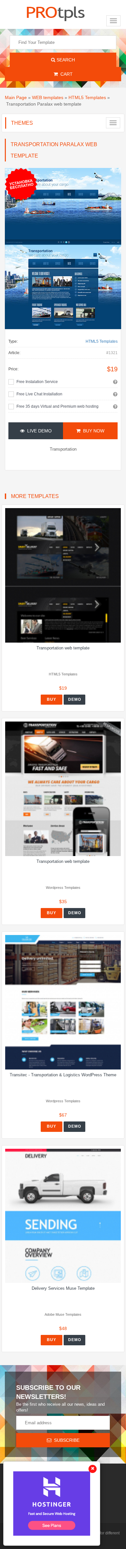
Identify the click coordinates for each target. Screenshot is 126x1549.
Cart (65, 74)
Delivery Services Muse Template (63, 1288)
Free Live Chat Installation (39, 394)
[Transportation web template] (63, 575)
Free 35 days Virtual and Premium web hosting (57, 406)
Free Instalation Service (37, 381)
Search (65, 59)
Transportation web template (63, 648)
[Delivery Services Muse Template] (63, 1216)
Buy (51, 699)
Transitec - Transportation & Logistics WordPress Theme (63, 1074)
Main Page (16, 97)
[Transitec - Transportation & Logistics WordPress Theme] (63, 1002)
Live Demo (38, 430)
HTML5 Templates (87, 97)
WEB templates (47, 97)
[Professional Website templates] (55, 12)
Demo (74, 699)
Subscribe (65, 1440)
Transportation (63, 449)
